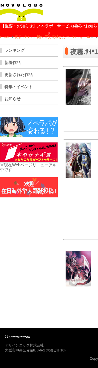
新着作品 (13, 62)
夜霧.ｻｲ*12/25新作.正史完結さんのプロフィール (52, 37)
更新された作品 (19, 74)
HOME (5, 37)
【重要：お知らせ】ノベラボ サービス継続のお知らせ (49, 29)
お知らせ (13, 99)
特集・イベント (19, 87)
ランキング (15, 50)
